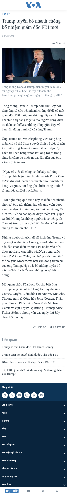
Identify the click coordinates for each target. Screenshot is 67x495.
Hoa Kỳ (6, 14)
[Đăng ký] (41, 395)
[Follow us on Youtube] (19, 395)
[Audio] (43, 491)
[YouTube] (29, 491)
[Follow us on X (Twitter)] (12, 395)
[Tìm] (57, 491)
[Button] (58, 43)
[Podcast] (34, 395)
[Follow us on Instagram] (27, 395)
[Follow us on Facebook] (5, 395)
